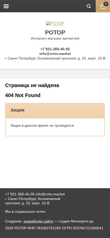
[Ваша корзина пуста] (103, 6)
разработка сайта (38, 221)
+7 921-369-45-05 (55, 49)
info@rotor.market (55, 54)
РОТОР (55, 32)
